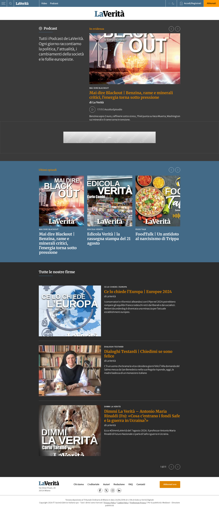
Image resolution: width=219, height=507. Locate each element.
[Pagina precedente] (171, 466)
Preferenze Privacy (138, 503)
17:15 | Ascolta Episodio (109, 109)
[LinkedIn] (119, 490)
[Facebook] (100, 490)
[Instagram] (113, 490)
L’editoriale (93, 484)
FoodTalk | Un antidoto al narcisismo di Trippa (157, 236)
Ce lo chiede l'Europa (115, 287)
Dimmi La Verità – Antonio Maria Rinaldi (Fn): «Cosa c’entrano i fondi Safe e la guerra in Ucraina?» (142, 416)
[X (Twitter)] (106, 490)
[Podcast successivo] (177, 28)
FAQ (131, 484)
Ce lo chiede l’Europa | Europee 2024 (138, 291)
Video (44, 3)
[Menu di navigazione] (3, 3)
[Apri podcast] (92, 109)
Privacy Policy (110, 503)
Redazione (119, 484)
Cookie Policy (123, 503)
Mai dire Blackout (99, 88)
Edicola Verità (95, 229)
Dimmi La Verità (112, 406)
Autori (106, 484)
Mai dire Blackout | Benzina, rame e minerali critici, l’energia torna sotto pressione (131, 95)
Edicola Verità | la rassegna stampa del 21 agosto (109, 239)
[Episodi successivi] (177, 169)
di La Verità (110, 296)
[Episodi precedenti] (171, 169)
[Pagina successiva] (177, 466)
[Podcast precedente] (171, 28)
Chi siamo (79, 484)
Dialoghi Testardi (114, 347)
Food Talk (140, 229)
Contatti (140, 484)
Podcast (54, 3)
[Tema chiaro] (169, 3)
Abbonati (211, 3)
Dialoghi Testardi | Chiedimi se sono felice (138, 353)
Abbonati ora (169, 484)
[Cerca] (10, 3)
